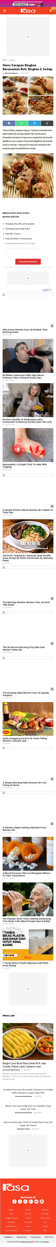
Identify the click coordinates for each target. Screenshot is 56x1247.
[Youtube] (36, 1201)
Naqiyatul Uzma (23, 1129)
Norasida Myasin (11, 73)
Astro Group (45, 1241)
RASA (5, 60)
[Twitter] (25, 1201)
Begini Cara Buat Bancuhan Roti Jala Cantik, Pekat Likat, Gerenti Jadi (24, 1064)
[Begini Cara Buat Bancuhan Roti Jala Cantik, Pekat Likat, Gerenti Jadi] (28, 1041)
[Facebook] (14, 1201)
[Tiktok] (31, 1201)
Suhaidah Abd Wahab (11, 1070)
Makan (12, 60)
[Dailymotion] (42, 1201)
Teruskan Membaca (28, 262)
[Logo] (28, 11)
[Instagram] (20, 1201)
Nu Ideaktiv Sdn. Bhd (26, 1241)
